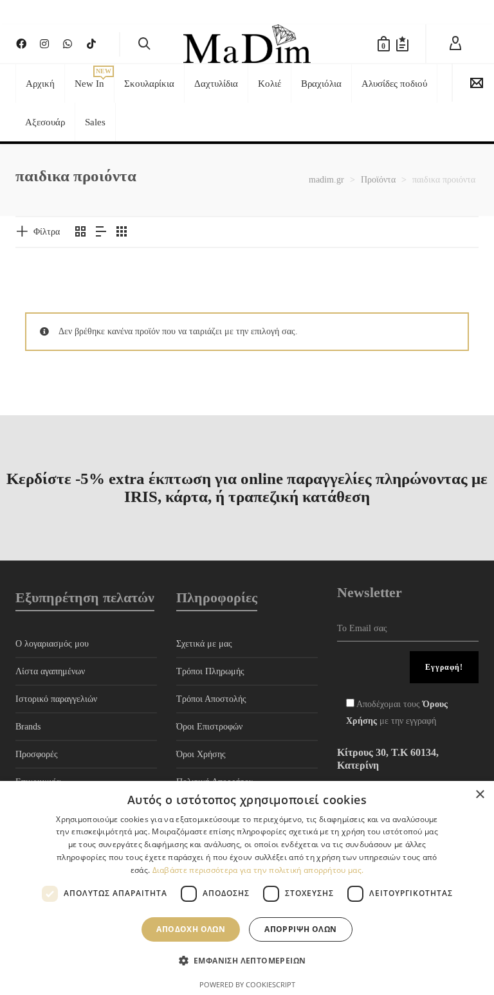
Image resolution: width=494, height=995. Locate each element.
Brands (28, 726)
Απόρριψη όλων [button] (300, 929)
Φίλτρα (46, 232)
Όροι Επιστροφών (209, 726)
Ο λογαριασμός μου (52, 644)
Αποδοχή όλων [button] (190, 929)
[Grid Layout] (121, 232)
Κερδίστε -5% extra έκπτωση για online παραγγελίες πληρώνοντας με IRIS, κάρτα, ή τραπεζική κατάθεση (247, 487)
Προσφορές (36, 754)
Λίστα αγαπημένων (50, 671)
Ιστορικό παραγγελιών (56, 699)
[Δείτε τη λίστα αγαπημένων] (402, 43)
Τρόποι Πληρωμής (210, 671)
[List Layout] (101, 232)
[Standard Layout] (80, 232)
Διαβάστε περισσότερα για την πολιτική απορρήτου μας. (258, 870)
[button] (247, 961)
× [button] (479, 795)
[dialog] (247, 888)
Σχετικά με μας (204, 644)
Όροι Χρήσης (201, 754)
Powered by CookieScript (247, 984)
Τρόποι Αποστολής (211, 699)
